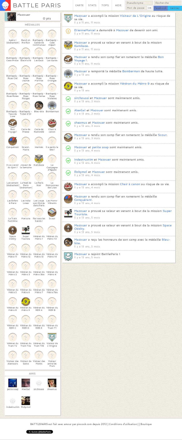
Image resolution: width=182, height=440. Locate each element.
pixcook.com (84, 424)
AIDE (118, 5)
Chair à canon (130, 184)
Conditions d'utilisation (123, 424)
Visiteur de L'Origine (135, 15)
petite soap (100, 147)
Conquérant (83, 200)
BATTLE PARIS (37, 5)
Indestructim (83, 159)
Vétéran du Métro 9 (134, 83)
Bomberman (131, 71)
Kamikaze (81, 46)
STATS (92, 5)
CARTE (79, 5)
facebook (160, 8)
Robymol (80, 172)
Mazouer (23, 14)
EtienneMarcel (84, 30)
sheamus (80, 122)
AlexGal (79, 110)
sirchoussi (81, 98)
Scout (162, 135)
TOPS (105, 5)
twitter (175, 8)
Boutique (146, 424)
